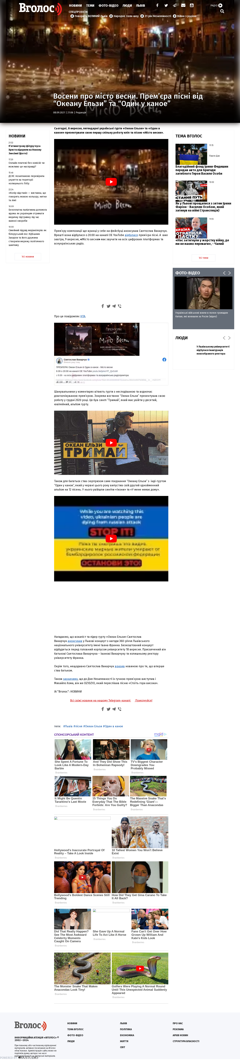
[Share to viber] (119, 306)
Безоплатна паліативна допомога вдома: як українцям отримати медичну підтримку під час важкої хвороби (28, 215)
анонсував (75, 641)
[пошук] (222, 11)
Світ (122, 1047)
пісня (78, 726)
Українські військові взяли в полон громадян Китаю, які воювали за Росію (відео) (201, 314)
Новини (75, 6)
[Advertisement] (111, 274)
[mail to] (183, 5)
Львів (140, 6)
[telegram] (175, 5)
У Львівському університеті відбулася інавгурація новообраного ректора (213, 350)
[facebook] (156, 5)
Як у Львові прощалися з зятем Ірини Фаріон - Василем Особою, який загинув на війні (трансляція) (203, 207)
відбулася (131, 235)
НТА (82, 316)
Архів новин (180, 1035)
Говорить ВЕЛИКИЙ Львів (91, 16)
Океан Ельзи (93, 726)
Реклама (178, 1029)
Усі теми (203, 257)
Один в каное (114, 726)
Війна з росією (186, 16)
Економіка (127, 1035)
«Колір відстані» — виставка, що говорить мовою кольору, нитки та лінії (28, 196)
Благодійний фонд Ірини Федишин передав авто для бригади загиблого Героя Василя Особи (202, 170)
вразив (120, 666)
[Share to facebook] (103, 306)
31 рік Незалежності (158, 16)
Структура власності (186, 1041)
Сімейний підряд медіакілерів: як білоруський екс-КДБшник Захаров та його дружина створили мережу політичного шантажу (27, 238)
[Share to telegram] (114, 306)
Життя (124, 1041)
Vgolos (40, 9)
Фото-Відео (108, 6)
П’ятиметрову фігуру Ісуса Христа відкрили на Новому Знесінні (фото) (25, 150)
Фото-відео (75, 1035)
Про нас (178, 1023)
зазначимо (70, 679)
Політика (126, 1029)
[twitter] (166, 5)
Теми (90, 6)
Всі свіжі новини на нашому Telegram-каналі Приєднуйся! (111, 700)
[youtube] (192, 5)
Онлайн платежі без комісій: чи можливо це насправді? (26, 164)
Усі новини (28, 256)
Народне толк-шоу (126, 16)
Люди (127, 6)
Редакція (81, 112)
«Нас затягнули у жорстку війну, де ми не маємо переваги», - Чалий (202, 242)
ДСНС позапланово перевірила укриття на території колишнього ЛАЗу (26, 180)
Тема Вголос (75, 1029)
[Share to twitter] (108, 306)
